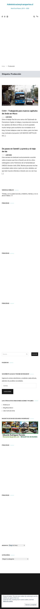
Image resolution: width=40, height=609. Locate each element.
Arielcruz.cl (6, 405)
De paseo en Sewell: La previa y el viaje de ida (19, 150)
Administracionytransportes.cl (20, 4)
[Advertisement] (20, 42)
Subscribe (7, 391)
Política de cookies (8, 601)
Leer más (9, 117)
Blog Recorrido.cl (8, 408)
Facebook (5, 363)
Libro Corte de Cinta (9, 411)
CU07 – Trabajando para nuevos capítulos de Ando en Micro (19, 112)
